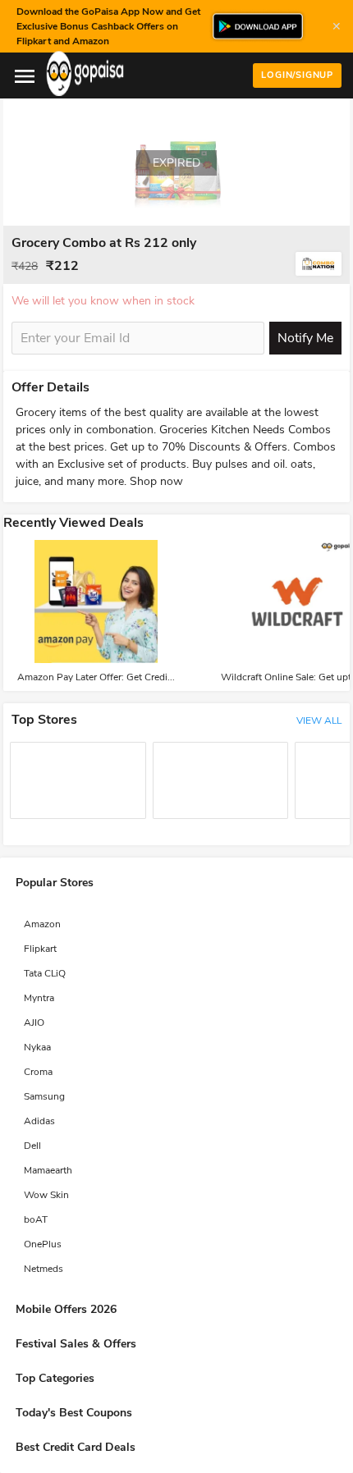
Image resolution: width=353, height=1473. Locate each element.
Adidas (39, 1121)
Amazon (42, 924)
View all (319, 720)
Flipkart (40, 948)
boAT (36, 1219)
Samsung (44, 1096)
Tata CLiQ (45, 973)
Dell (32, 1145)
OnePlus (43, 1244)
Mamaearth (48, 1170)
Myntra (39, 997)
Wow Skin (46, 1194)
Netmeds (43, 1268)
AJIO (34, 1022)
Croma (38, 1071)
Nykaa (37, 1047)
